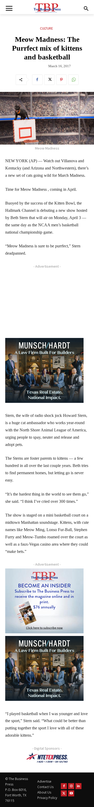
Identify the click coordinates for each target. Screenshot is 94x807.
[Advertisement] (44, 302)
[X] (49, 79)
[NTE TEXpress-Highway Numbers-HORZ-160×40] (47, 757)
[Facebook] (37, 79)
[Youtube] (71, 793)
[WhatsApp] (73, 79)
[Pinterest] (61, 79)
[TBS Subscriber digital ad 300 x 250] (44, 600)
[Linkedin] (78, 786)
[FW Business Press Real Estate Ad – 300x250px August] (44, 370)
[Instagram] (71, 786)
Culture (46, 28)
